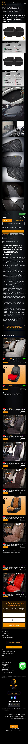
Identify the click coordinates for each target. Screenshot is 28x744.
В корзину (7, 220)
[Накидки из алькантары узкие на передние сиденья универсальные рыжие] (14, 505)
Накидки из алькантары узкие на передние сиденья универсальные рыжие (13, 518)
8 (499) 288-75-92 (14, 701)
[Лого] (14, 683)
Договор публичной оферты (9, 651)
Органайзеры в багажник (5, 665)
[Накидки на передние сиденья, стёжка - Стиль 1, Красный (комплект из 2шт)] (14, 557)
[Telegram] (12, 697)
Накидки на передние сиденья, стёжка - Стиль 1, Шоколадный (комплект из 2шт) (14, 410)
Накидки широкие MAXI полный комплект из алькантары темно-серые (13, 437)
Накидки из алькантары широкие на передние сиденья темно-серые (14, 464)
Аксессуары (5, 669)
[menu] (25, 3)
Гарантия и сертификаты (7, 653)
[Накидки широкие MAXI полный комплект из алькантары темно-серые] (14, 424)
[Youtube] (15, 688)
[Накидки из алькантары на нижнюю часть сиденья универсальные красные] (14, 374)
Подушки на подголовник (8, 670)
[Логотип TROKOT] (4, 2)
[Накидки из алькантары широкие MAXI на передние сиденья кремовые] (14, 532)
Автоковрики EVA (6, 667)
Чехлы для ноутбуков (7, 672)
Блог (3, 655)
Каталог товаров (16, 7)
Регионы (14, 726)
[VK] (12, 688)
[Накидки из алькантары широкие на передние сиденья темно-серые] (14, 451)
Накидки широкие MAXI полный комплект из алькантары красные (13, 595)
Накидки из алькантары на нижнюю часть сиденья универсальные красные (13, 387)
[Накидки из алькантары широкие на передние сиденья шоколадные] (14, 478)
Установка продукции (14, 642)
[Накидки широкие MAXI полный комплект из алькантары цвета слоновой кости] (14, 347)
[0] (11, 3)
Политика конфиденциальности (9, 650)
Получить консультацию (14, 223)
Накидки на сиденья (6, 662)
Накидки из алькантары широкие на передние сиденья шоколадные (14, 491)
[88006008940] (17, 3)
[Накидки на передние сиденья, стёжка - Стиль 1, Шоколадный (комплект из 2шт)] (14, 399)
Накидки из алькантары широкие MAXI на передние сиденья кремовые (13, 545)
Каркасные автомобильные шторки (10, 8)
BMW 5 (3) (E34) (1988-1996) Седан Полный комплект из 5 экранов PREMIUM (12, 10)
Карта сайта (5, 656)
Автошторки (5, 660)
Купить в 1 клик (18, 220)
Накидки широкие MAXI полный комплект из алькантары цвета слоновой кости (13, 360)
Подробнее (23, 569)
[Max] (15, 697)
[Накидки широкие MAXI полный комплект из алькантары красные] (14, 582)
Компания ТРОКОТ (6, 7)
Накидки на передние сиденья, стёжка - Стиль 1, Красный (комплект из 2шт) (14, 568)
